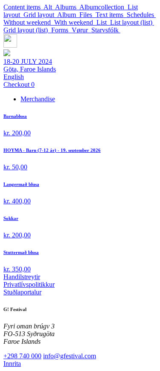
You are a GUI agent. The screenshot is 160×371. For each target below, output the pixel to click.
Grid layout (40, 14)
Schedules (141, 14)
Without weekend (28, 22)
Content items (23, 7)
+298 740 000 (22, 356)
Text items (111, 14)
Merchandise (37, 99)
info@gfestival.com (69, 356)
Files (87, 14)
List (103, 22)
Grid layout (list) (27, 30)
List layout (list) (132, 22)
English (13, 76)
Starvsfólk (105, 30)
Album (68, 14)
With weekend (75, 22)
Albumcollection (103, 7)
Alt (49, 7)
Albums (67, 7)
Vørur (81, 30)
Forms (61, 30)
